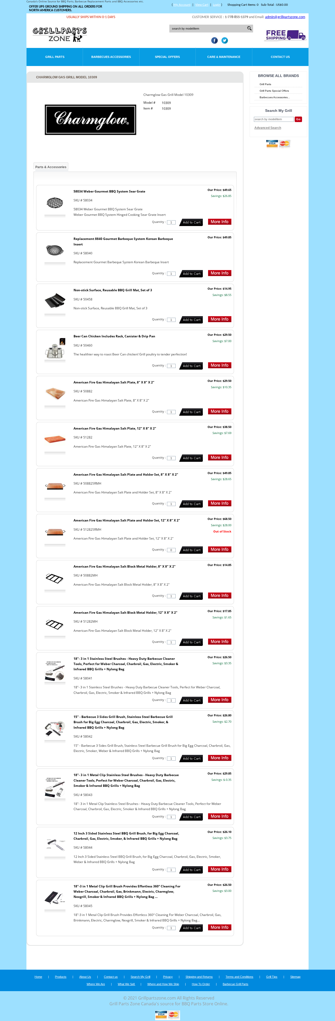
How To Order (201, 984)
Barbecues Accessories (111, 56)
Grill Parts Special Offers (274, 90)
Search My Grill (140, 976)
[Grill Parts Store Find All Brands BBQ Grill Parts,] (60, 40)
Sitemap (295, 976)
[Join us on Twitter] (223, 42)
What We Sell (126, 984)
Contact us (111, 976)
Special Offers (167, 56)
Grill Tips (271, 976)
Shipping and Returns (199, 976)
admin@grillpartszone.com (285, 17)
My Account (182, 5)
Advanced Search (267, 128)
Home (38, 976)
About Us (85, 976)
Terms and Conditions (239, 976)
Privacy (168, 976)
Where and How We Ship (163, 984)
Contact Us (280, 56)
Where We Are (96, 984)
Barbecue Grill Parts (235, 984)
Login (216, 5)
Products (60, 976)
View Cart (201, 5)
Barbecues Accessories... (275, 97)
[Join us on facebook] (213, 42)
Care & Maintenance (223, 56)
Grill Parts (54, 56)
